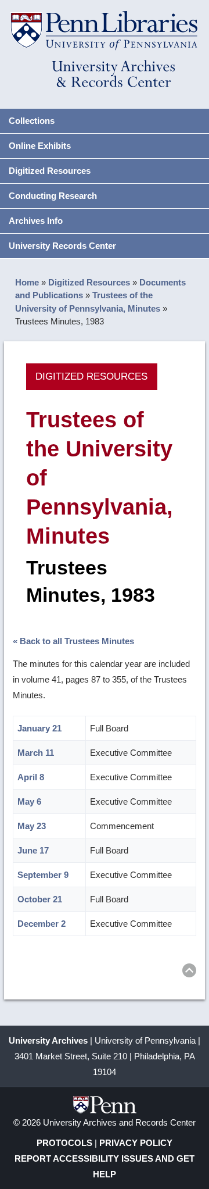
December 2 (41, 924)
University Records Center (62, 246)
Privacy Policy (135, 1143)
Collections (32, 121)
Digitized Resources (50, 171)
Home (27, 282)
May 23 (31, 826)
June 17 (33, 850)
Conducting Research (53, 196)
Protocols (64, 1143)
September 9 (43, 875)
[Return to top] (189, 972)
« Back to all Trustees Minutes (73, 641)
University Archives (48, 1040)
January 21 (39, 728)
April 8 (30, 777)
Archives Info (36, 221)
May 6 (29, 801)
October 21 (39, 899)
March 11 (35, 753)
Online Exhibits (40, 146)
